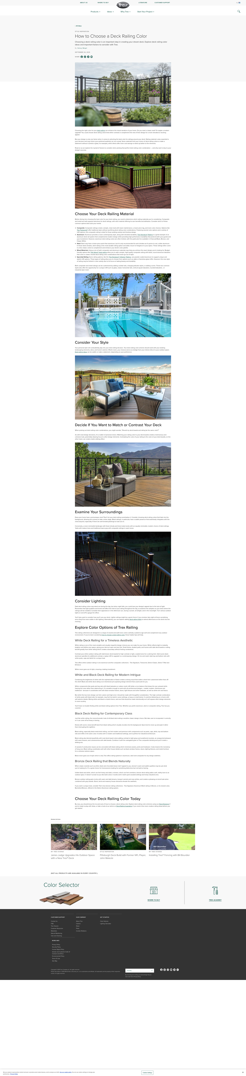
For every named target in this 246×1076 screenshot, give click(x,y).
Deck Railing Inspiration (124, 806)
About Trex (79, 921)
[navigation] (123, 3)
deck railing (101, 130)
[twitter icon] (88, 57)
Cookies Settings (147, 1073)
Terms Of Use (56, 959)
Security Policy (56, 947)
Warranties (54, 931)
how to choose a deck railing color (113, 635)
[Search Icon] (239, 11)
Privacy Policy (56, 945)
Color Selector (104, 921)
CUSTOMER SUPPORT (162, 3)
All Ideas (79, 26)
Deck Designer (164, 804)
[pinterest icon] (85, 57)
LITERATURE (143, 3)
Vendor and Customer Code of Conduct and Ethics (61, 953)
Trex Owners (54, 926)
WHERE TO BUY (103, 3)
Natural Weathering (56, 933)
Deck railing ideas (81, 352)
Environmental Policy (58, 956)
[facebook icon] (82, 57)
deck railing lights (135, 619)
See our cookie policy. (66, 1072)
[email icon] (91, 57)
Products (94, 11)
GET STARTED (104, 917)
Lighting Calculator (105, 924)
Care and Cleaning (56, 936)
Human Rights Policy (58, 949)
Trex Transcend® (82, 230)
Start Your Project (144, 11)
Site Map (54, 961)
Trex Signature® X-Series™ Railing (120, 257)
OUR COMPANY (81, 917)
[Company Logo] (123, 5)
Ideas (109, 11)
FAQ (52, 924)
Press (77, 928)
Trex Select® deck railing (99, 252)
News (77, 926)
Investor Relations (81, 931)
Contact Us (54, 921)
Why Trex (125, 11)
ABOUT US (83, 3)
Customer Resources (57, 928)
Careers (78, 924)
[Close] (243, 1072)
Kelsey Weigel (82, 48)
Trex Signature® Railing (145, 235)
